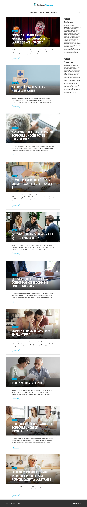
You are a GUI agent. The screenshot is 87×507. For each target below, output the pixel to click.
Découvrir (16, 58)
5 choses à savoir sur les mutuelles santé (28, 89)
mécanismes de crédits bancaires (71, 75)
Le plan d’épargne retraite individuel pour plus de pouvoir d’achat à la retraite (31, 476)
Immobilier (54, 12)
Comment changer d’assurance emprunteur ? (32, 332)
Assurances (33, 12)
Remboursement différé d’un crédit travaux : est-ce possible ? (33, 183)
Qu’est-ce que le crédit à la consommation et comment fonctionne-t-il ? (30, 282)
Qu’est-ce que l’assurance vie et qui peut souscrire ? (32, 236)
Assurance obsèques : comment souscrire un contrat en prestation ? (32, 135)
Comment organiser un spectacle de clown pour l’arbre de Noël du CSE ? (28, 38)
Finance (47, 12)
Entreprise (41, 12)
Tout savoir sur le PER (27, 383)
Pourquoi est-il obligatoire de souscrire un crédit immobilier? (32, 427)
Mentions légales (77, 503)
